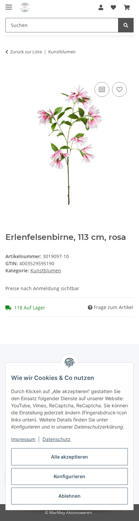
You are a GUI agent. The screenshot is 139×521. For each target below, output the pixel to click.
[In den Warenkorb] (10, 73)
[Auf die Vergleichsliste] (101, 89)
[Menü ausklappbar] (8, 4)
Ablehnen (69, 496)
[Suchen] (126, 25)
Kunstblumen (45, 270)
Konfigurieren (69, 476)
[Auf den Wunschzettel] (119, 89)
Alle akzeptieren (69, 457)
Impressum (23, 439)
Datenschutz (57, 439)
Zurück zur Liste (26, 52)
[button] (101, 7)
